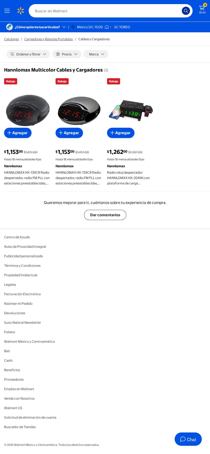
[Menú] (8, 11)
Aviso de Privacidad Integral (25, 246)
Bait (7, 351)
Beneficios (12, 370)
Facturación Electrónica (22, 294)
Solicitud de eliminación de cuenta (30, 417)
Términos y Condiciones (22, 265)
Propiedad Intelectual (20, 275)
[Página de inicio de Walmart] (20, 11)
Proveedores (14, 379)
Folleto (9, 332)
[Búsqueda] (186, 11)
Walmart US (13, 408)
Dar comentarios (105, 214)
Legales (10, 284)
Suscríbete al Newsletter (22, 322)
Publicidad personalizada (23, 256)
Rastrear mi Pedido (18, 303)
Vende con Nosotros (19, 398)
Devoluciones (14, 313)
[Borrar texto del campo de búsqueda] (179, 10)
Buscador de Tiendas (20, 427)
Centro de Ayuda (17, 237)
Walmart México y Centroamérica (29, 341)
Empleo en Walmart (19, 389)
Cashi (8, 360)
